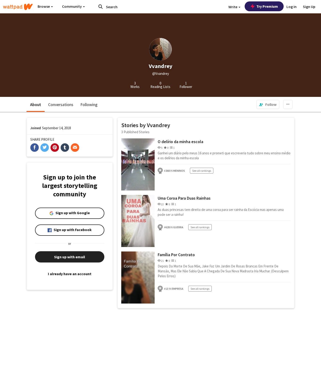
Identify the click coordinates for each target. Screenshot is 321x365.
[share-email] (75, 147)
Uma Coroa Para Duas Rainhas (184, 198)
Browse (44, 6)
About (35, 104)
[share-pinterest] (55, 147)
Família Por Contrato (176, 254)
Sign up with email (69, 257)
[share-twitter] (44, 147)
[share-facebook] (34, 147)
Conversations (60, 104)
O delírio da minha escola (180, 141)
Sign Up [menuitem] (309, 6)
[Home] (18, 6)
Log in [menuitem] (291, 6)
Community (72, 6)
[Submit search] (100, 6)
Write (233, 6)
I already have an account (69, 273)
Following (89, 104)
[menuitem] (267, 104)
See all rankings (201, 170)
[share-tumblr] (65, 147)
